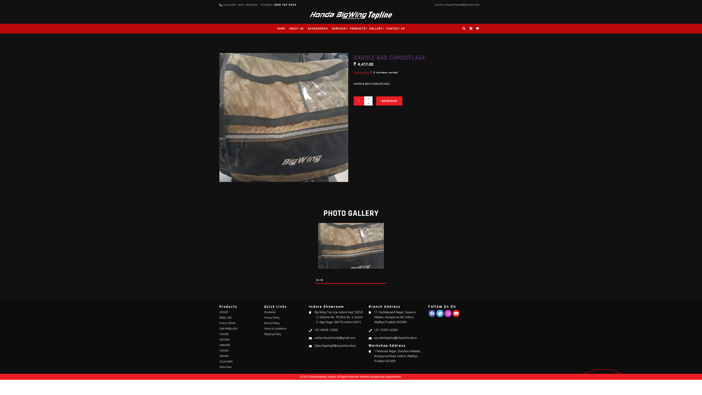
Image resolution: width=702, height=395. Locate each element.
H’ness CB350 (227, 323)
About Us (296, 29)
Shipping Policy (272, 334)
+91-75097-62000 (386, 330)
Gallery (375, 29)
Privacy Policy (272, 317)
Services (339, 29)
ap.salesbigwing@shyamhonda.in (395, 337)
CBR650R (224, 345)
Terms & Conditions (275, 328)
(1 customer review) (385, 72)
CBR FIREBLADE (228, 328)
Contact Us (395, 29)
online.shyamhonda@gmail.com (457, 5)
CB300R (224, 334)
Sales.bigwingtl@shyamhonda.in (335, 345)
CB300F (223, 312)
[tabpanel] (351, 246)
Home (281, 29)
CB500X (224, 350)
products (357, 29)
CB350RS (224, 339)
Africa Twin (225, 367)
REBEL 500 (225, 317)
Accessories (318, 29)
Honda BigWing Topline (322, 376)
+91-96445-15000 (326, 330)
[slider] (361, 71)
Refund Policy (272, 323)
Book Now (389, 100)
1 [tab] (317, 283)
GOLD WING (226, 361)
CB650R (224, 356)
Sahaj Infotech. (393, 376)
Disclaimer (270, 312)
